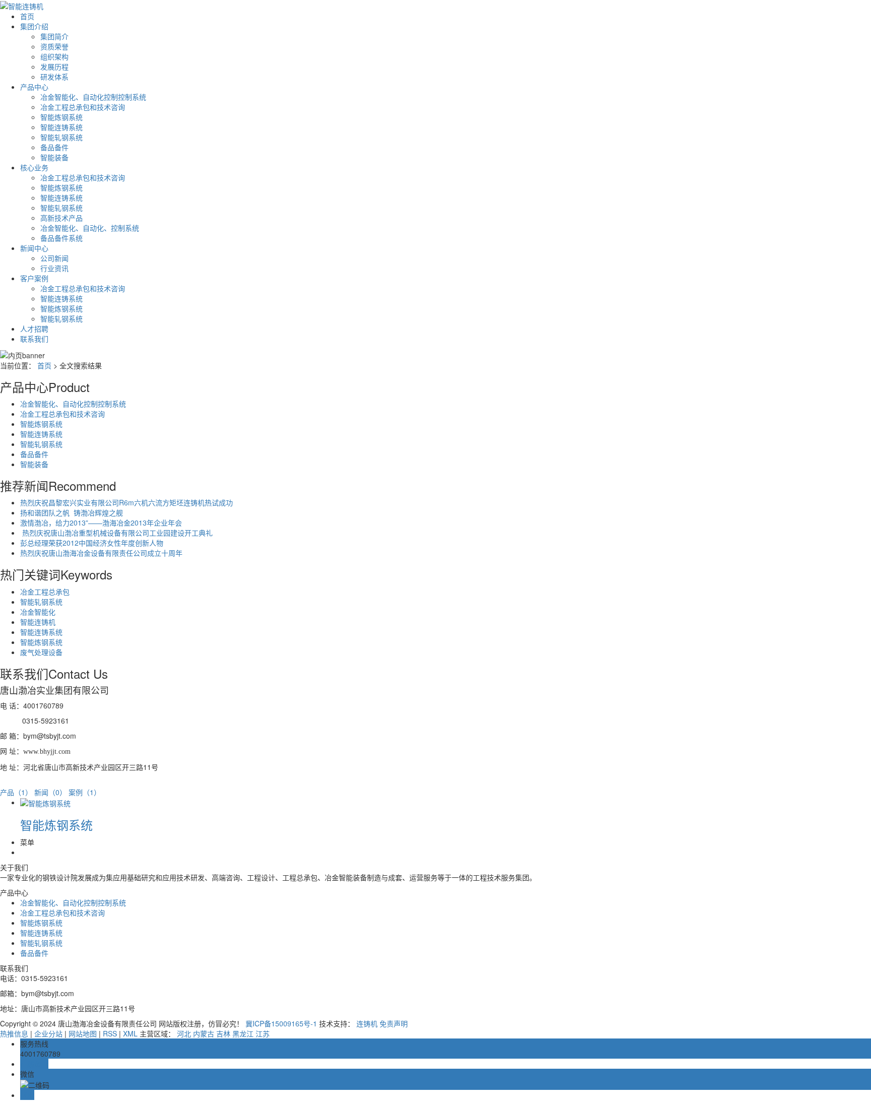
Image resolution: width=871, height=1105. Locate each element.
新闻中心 (34, 248)
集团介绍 (34, 26)
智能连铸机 (37, 622)
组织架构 (54, 56)
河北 (184, 1033)
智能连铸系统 (61, 127)
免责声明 (394, 1023)
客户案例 (34, 278)
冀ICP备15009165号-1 (281, 1023)
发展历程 (54, 66)
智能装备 (54, 157)
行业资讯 (54, 268)
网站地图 (83, 1033)
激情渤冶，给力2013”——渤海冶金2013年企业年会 (101, 522)
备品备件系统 (61, 238)
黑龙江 (243, 1033)
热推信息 (14, 1033)
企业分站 (48, 1033)
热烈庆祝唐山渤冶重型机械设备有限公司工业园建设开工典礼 (116, 533)
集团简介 (54, 36)
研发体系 (54, 77)
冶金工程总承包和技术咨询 (82, 107)
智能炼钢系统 (61, 117)
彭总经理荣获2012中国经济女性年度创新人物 (91, 543)
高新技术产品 (61, 218)
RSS (110, 1033)
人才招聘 (34, 328)
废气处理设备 (41, 652)
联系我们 (34, 339)
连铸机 (367, 1023)
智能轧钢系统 (61, 137)
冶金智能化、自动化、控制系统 (89, 228)
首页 (27, 16)
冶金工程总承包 (45, 592)
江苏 (263, 1033)
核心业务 (34, 167)
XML (130, 1033)
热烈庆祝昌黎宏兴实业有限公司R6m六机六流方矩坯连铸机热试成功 (126, 502)
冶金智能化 (37, 612)
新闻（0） (50, 792)
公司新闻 (54, 258)
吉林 (223, 1033)
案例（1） (85, 792)
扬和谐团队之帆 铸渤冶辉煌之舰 (71, 512)
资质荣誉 (54, 46)
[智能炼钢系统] (45, 802)
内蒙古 (203, 1033)
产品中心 (34, 87)
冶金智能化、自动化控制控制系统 (93, 97)
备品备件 (54, 147)
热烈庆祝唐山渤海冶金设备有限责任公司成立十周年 (101, 553)
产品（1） (16, 792)
